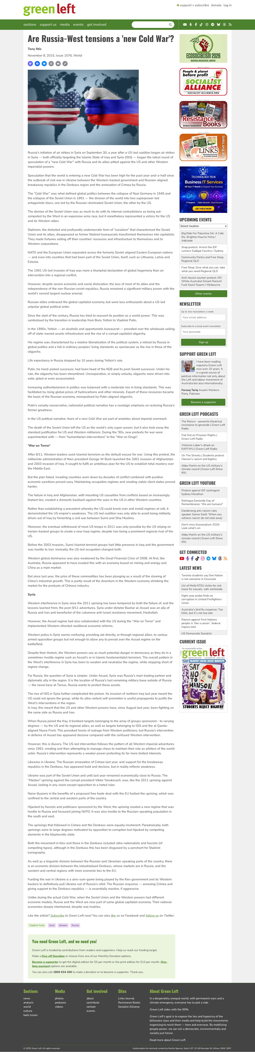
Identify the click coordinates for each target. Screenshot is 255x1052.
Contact (91, 1007)
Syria (51, 925)
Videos (59, 1007)
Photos (59, 998)
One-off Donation (53, 956)
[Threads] (220, 558)
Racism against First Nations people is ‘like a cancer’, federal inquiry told (200, 613)
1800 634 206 (62, 972)
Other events (203, 294)
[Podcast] (187, 558)
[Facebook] (37, 63)
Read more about (167, 1040)
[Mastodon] (30, 63)
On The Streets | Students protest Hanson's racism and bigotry (202, 457)
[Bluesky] (44, 63)
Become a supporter (45, 962)
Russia (75, 925)
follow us (152, 915)
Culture (27, 1011)
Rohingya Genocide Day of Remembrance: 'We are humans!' (202, 502)
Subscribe (57, 915)
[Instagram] (203, 558)
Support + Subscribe (194, 5)
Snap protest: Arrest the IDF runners (199, 249)
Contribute (93, 1002)
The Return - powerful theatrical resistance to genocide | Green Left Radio (203, 425)
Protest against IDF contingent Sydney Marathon (200, 492)
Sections (29, 24)
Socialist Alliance (129, 1007)
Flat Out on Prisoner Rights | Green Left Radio (199, 437)
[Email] (58, 63)
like (113, 915)
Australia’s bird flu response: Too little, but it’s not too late (202, 601)
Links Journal (126, 998)
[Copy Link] (65, 63)
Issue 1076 (64, 55)
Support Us (48, 24)
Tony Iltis (34, 49)
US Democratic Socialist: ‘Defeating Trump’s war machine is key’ (202, 626)
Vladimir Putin (37, 925)
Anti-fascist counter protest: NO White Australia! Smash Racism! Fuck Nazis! (201, 281)
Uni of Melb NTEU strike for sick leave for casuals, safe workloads (202, 577)
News (26, 998)
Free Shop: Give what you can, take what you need (203, 269)
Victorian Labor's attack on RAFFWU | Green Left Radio (199, 447)
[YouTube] (182, 558)
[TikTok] (197, 558)
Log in (228, 5)
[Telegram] (208, 558)
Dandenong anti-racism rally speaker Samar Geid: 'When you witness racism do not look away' (202, 514)
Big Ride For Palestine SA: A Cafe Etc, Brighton (202, 235)
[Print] (51, 63)
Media (65, 24)
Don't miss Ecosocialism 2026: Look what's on (200, 526)
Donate (216, 5)
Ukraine (63, 925)
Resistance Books (129, 1002)
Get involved (96, 24)
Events (78, 24)
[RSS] (225, 558)
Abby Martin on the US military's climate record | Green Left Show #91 (202, 469)
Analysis (28, 1002)
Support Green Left (198, 354)
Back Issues (30, 1015)
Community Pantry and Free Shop (202, 257)
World (77, 55)
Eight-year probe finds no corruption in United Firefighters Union (201, 589)
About (90, 998)
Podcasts (60, 1002)
